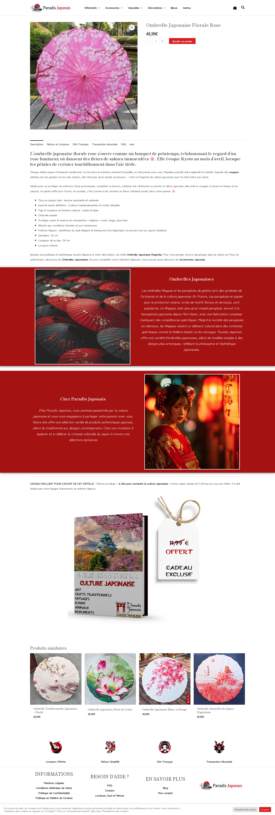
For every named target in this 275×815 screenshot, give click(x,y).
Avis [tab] (132, 144)
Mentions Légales (54, 783)
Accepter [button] (265, 809)
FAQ (109, 785)
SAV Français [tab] (80, 144)
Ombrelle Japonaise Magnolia (144, 254)
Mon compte (165, 793)
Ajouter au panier (182, 41)
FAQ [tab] (123, 144)
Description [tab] (36, 144)
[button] (98, 8)
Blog (165, 788)
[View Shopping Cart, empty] (235, 7)
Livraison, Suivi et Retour (109, 795)
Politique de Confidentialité (54, 793)
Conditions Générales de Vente (54, 788)
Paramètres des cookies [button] (245, 809)
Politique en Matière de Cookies (54, 798)
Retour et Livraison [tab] (58, 144)
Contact (109, 790)
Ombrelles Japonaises (75, 259)
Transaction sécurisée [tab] (104, 144)
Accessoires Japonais (192, 259)
